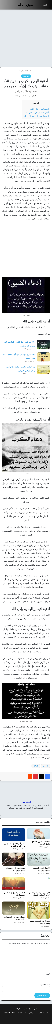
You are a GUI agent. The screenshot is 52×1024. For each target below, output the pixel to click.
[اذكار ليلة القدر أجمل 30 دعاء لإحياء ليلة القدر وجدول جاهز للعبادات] (43, 344)
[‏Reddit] (30, 776)
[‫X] (41, 776)
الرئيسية (30, 71)
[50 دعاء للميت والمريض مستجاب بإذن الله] (38, 859)
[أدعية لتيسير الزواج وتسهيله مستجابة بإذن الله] (13, 859)
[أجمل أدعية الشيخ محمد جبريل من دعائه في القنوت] (13, 834)
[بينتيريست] (35, 776)
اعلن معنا (39, 1012)
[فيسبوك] (47, 776)
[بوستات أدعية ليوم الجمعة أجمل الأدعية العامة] (13, 908)
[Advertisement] (26, 38)
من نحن (31, 1012)
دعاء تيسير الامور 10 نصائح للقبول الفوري (41, 842)
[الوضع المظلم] (36, 6)
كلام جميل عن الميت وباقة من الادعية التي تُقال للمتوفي (39, 893)
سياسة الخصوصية (22, 1012)
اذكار (35, 766)
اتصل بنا (45, 1012)
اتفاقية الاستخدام (9, 1012)
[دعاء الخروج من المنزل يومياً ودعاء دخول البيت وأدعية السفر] (43, 356)
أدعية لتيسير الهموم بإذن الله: (36, 116)
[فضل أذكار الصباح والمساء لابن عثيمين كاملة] (13, 883)
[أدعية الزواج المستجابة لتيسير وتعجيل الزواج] (38, 910)
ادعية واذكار (22, 71)
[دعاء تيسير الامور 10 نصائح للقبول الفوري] (38, 833)
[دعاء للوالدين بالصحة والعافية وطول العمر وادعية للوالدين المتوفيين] (43, 369)
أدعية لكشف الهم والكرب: (37, 112)
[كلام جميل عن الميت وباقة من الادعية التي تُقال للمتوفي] (38, 883)
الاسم (48, 974)
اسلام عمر (33, 96)
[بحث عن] (40, 6)
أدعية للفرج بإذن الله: (39, 109)
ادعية (45, 766)
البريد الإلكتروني (45, 984)
